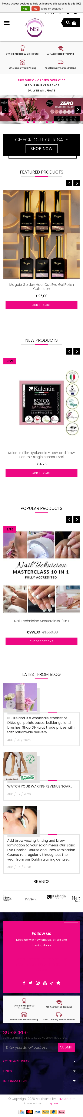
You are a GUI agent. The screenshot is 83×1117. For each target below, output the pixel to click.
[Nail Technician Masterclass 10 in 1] (41, 571)
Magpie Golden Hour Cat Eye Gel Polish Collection (41, 287)
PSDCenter (65, 1099)
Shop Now (42, 148)
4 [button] (47, 122)
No (35, 8)
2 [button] (34, 122)
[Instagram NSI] (38, 983)
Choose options (41, 641)
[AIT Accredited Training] (59, 1003)
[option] (41, 109)
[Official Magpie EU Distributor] (24, 1004)
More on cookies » (52, 8)
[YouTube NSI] (45, 983)
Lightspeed (51, 1103)
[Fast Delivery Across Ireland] (59, 1016)
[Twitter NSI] (30, 983)
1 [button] (28, 122)
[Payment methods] (21, 1112)
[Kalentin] (41, 899)
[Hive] (16, 899)
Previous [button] (5, 109)
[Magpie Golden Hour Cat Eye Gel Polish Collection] (41, 234)
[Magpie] (67, 899)
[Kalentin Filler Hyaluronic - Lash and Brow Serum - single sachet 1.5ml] (41, 403)
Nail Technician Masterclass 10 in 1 (41, 621)
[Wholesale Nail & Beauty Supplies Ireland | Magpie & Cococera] (34, 27)
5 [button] (53, 122)
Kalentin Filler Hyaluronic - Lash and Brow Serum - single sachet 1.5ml (41, 455)
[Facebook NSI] (23, 983)
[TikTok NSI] (51, 983)
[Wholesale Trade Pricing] (24, 1016)
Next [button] (77, 109)
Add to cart (41, 305)
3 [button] (40, 122)
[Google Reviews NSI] (58, 983)
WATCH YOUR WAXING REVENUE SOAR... (39, 786)
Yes (25, 8)
